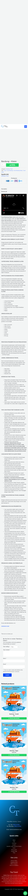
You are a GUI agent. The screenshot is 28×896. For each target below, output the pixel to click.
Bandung (8, 168)
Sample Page (14, 851)
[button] (25, 893)
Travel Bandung (10, 170)
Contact (14, 844)
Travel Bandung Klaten (18, 170)
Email (4, 664)
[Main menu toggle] (25, 126)
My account (14, 849)
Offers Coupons (14, 863)
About (14, 840)
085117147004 (16, 824)
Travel (11, 168)
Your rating (6, 646)
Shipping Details (14, 862)
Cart (14, 841)
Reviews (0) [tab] (4, 191)
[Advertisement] (14, 62)
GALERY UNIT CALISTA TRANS (14, 846)
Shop (14, 852)
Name (4, 658)
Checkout (14, 843)
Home (14, 848)
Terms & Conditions (14, 865)
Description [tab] (4, 188)
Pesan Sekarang (12, 165)
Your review (6, 650)
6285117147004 (17, 826)
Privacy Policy (14, 860)
